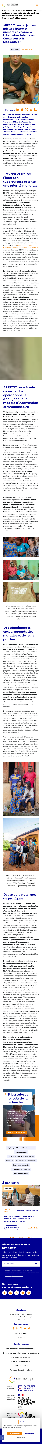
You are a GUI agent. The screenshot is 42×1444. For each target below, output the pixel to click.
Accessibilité (2, 1437)
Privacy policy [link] (21, 1437)
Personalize (29, 1433)
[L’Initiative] (10, 5)
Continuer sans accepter (28, 1422)
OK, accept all (14, 1433)
